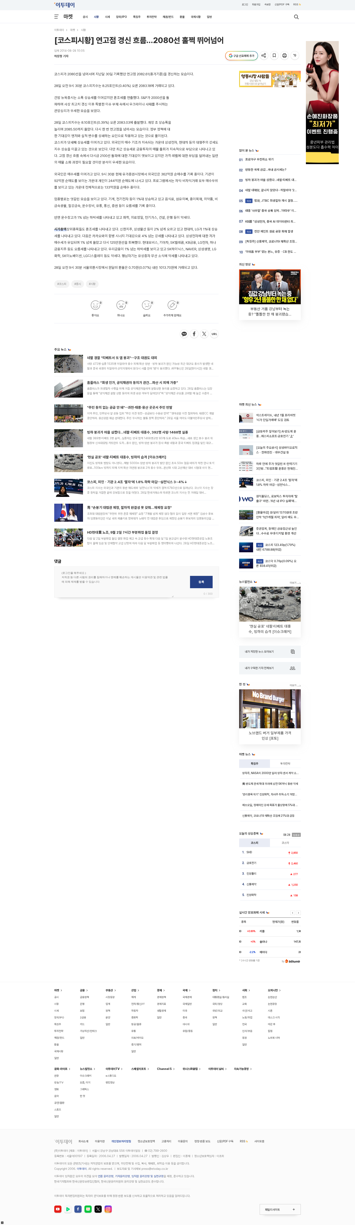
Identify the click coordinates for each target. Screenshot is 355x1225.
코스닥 (285, 842)
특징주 (137, 16)
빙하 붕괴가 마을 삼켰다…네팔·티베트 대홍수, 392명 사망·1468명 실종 (137, 432)
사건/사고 (247, 1010)
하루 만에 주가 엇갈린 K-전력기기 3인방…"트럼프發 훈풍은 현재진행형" (277, 468)
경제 (159, 990)
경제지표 (161, 1003)
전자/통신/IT (138, 1003)
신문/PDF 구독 (282, 4)
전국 (244, 1024)
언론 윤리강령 (105, 1176)
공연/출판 (59, 1102)
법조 (244, 997)
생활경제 (161, 1010)
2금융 (83, 1017)
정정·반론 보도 (202, 1141)
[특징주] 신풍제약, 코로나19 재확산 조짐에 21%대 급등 (279, 241)
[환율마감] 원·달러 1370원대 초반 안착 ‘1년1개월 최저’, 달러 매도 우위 (277, 517)
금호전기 (251, 863)
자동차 (134, 1010)
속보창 (267, 4)
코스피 (254, 842)
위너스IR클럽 (190, 1069)
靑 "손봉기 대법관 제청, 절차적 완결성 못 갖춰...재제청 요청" (129, 508)
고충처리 (166, 1141)
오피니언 (273, 990)
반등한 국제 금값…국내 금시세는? (265, 170)
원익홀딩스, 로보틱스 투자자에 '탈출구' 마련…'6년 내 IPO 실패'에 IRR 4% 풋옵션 (276, 501)
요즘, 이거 (85, 1082)
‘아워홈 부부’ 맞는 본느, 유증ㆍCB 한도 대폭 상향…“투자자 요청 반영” (288, 252)
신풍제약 (251, 884)
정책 (108, 1010)
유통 (133, 1031)
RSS (295, 4)
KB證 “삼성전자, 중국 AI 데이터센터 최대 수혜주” (275, 221)
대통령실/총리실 (220, 997)
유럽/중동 (188, 1031)
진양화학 (251, 895)
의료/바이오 (137, 1037)
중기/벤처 (136, 1044)
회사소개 (83, 1141)
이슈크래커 (85, 1075)
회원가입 (256, 4)
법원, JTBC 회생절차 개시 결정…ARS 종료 (277, 200)
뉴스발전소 (86, 1069)
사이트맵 (259, 1141)
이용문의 (183, 1141)
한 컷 (82, 1096)
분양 (108, 1017)
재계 (133, 997)
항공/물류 (136, 1024)
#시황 (92, 284)
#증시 (77, 284)
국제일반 (187, 1003)
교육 (244, 1003)
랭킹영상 (110, 1082)
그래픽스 (84, 1089)
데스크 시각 (274, 1017)
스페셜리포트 (138, 1069)
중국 (185, 1017)
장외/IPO (121, 16)
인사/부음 (247, 1031)
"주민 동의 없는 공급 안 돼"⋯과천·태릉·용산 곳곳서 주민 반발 (129, 407)
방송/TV (58, 1082)
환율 (182, 16)
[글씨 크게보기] (295, 55)
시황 (96, 16)
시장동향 (110, 997)
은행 (82, 1003)
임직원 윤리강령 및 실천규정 (147, 1176)
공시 (85, 16)
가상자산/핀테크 (88, 1031)
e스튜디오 (111, 1075)
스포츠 (57, 1109)
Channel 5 (164, 1069)
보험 (82, 1010)
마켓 (68, 16)
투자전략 (152, 16)
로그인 (245, 4)
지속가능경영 (241, 1069)
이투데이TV (113, 1069)
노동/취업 (247, 1017)
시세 (107, 16)
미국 (185, 1010)
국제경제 (187, 997)
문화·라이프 (60, 1069)
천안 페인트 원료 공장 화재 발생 (270, 231)
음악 (56, 1096)
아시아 (186, 1024)
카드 (82, 1024)
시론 (270, 1010)
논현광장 (272, 1003)
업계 (108, 1003)
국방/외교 (217, 1010)
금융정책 (84, 997)
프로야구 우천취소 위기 (259, 159)
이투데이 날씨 (216, 1069)
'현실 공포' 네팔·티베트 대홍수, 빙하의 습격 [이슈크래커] (126, 457)
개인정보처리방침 (121, 1141)
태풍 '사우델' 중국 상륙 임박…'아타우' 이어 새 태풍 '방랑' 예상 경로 (285, 211)
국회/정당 (217, 1003)
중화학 (134, 1017)
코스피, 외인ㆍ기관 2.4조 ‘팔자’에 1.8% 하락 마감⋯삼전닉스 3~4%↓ (137, 482)
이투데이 (59, 30)
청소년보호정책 (146, 1141)
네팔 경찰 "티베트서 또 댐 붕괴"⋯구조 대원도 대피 (122, 358)
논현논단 (272, 997)
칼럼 (270, 1031)
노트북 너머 (274, 1037)
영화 (56, 1089)
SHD (249, 852)
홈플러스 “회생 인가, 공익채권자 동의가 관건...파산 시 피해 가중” (132, 383)
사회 (244, 990)
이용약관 (100, 1141)
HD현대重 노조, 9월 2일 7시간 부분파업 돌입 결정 (122, 532)
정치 (214, 990)
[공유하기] (264, 55)
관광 (56, 1075)
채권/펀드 (168, 16)
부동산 (109, 990)
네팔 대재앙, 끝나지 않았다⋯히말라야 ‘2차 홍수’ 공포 (277, 190)
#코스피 (61, 284)
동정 (244, 1037)
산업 (133, 990)
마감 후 (271, 1024)
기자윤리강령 (122, 1176)
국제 (185, 990)
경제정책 (161, 997)
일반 (209, 16)
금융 (82, 990)
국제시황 (196, 16)
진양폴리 (251, 873)
